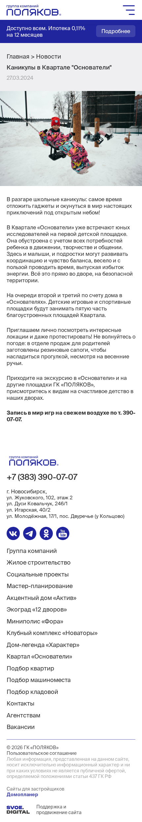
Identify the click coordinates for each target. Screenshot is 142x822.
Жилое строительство (39, 562)
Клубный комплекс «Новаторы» (52, 632)
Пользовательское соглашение (42, 753)
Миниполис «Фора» (35, 621)
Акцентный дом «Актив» (41, 597)
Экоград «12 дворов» (37, 609)
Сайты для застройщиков (35, 792)
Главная (18, 56)
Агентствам (23, 715)
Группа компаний (32, 550)
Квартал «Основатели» (39, 656)
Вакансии (21, 726)
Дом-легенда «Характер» (43, 644)
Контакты (20, 703)
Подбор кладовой (32, 691)
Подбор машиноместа (39, 679)
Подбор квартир (30, 668)
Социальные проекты (38, 574)
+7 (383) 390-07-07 (42, 477)
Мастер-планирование (40, 585)
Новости (48, 56)
